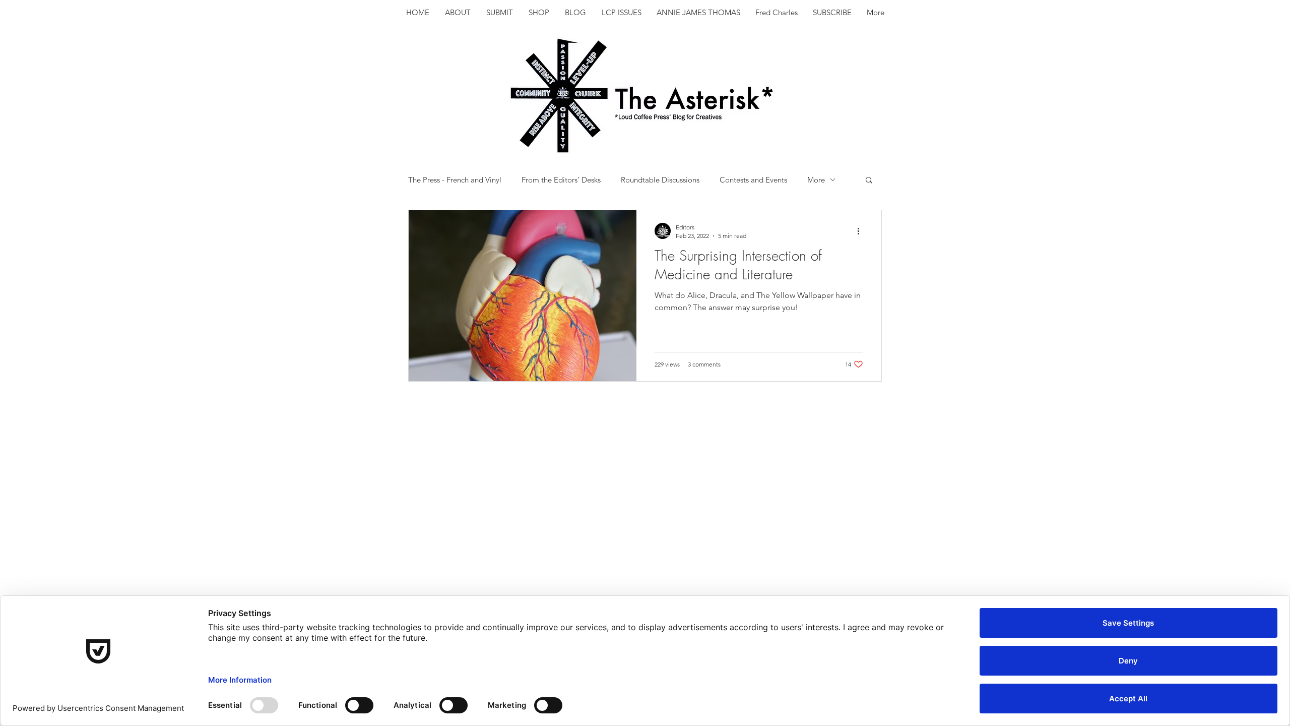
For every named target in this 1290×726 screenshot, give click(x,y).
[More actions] (862, 231)
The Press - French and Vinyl (454, 180)
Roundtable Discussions (660, 180)
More (816, 180)
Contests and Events (753, 180)
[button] (869, 180)
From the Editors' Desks (561, 180)
